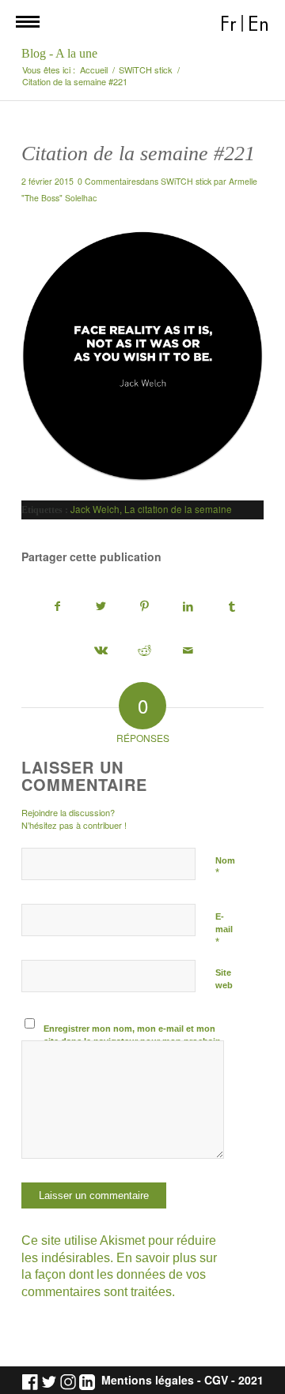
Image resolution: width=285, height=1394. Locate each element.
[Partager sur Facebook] (58, 606)
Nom (225, 867)
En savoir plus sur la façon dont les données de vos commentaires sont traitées (119, 1274)
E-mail (224, 930)
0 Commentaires (109, 181)
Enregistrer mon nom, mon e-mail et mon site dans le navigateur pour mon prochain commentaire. (132, 1041)
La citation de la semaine (178, 509)
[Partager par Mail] (188, 651)
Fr (228, 24)
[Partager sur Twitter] (101, 606)
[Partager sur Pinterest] (145, 606)
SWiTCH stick (186, 181)
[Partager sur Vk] (101, 651)
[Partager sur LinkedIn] (188, 606)
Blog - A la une (59, 53)
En (258, 24)
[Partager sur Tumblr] (232, 606)
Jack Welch (95, 509)
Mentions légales (147, 1380)
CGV (216, 1380)
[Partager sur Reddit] (145, 651)
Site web (224, 979)
